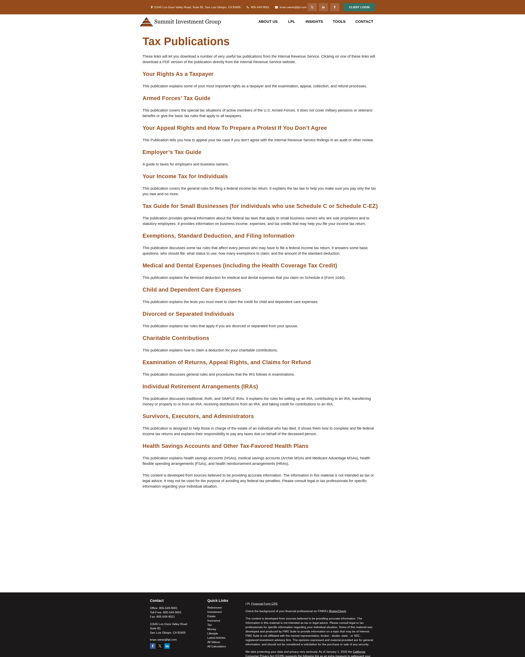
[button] (268, 21)
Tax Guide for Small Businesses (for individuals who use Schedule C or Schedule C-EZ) (260, 206)
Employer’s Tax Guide (172, 152)
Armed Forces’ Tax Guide (176, 98)
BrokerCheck (337, 611)
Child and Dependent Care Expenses (192, 290)
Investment (214, 612)
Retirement (214, 607)
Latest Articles (216, 637)
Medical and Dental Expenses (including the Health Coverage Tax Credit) (240, 265)
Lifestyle (212, 633)
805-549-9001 (260, 7)
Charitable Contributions (176, 338)
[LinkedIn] (323, 7)
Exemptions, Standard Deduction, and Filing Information (218, 236)
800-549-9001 (172, 612)
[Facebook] (334, 7)
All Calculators (216, 646)
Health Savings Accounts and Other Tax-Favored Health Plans (225, 446)
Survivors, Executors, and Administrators (198, 416)
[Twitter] (312, 7)
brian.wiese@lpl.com (293, 7)
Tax (209, 624)
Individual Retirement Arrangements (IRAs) (200, 386)
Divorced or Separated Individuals (188, 314)
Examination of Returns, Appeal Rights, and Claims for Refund (227, 362)
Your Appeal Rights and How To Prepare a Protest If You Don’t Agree (235, 128)
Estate (211, 616)
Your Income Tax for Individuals (185, 176)
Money (211, 629)
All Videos (213, 642)
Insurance (213, 620)
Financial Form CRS (264, 603)
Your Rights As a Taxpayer (178, 74)
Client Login (359, 7)
